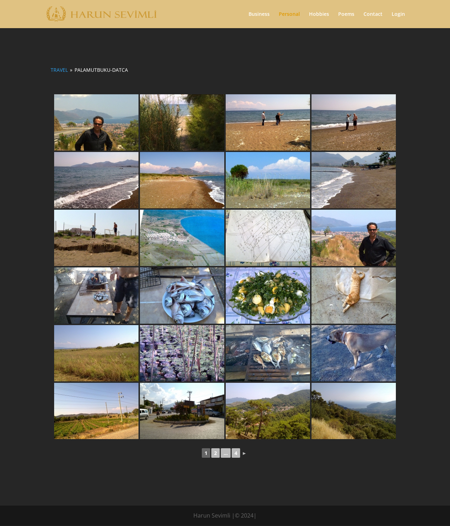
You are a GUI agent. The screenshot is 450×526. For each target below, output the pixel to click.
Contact (373, 14)
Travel (59, 69)
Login (398, 14)
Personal (289, 14)
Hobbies (319, 14)
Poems (346, 14)
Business (259, 14)
